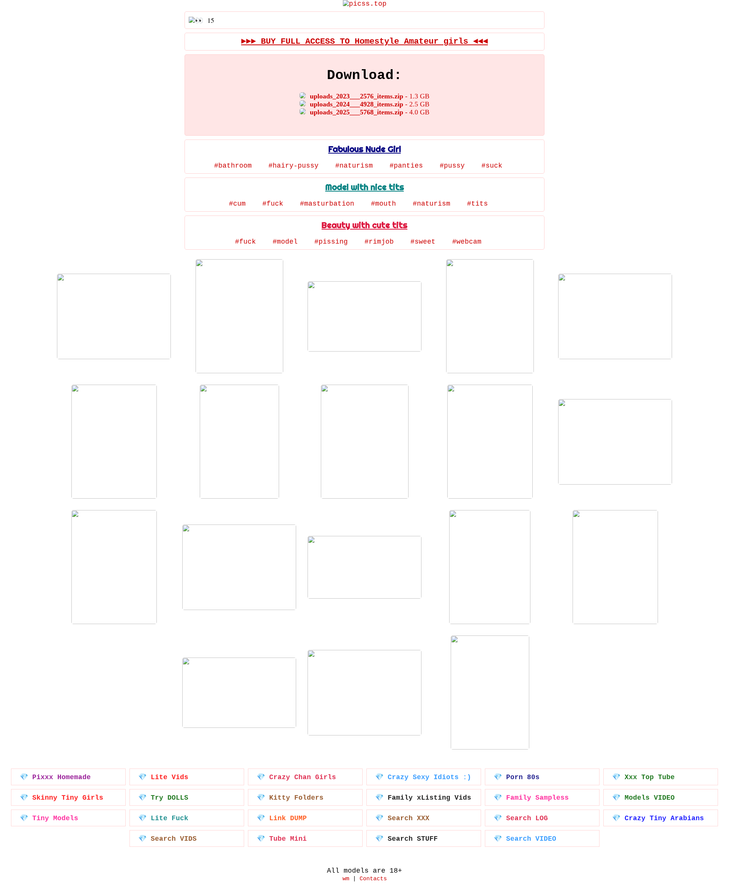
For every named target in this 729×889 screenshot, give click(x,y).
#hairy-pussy (293, 166)
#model (285, 242)
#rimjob (379, 242)
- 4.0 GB (369, 112)
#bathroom (233, 166)
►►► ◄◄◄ (364, 41)
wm (345, 879)
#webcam (466, 242)
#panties (406, 166)
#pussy (452, 166)
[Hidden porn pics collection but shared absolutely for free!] (365, 4)
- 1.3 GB (369, 96)
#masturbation (327, 204)
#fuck (272, 204)
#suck (491, 166)
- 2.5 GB (369, 104)
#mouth (383, 204)
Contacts (373, 879)
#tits (477, 204)
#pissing (331, 242)
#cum (237, 204)
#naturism (354, 166)
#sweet (423, 242)
